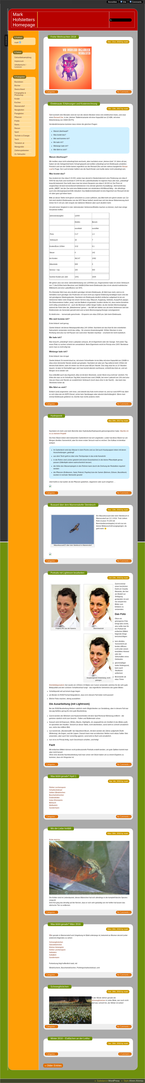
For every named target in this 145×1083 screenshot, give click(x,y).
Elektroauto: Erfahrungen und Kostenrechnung (74, 104)
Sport (16, 132)
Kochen (17, 102)
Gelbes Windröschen (57, 793)
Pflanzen (18, 117)
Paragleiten (19, 113)
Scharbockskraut (55, 790)
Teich (16, 139)
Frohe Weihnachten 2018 (63, 37)
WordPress (114, 1081)
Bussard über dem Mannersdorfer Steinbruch (73, 505)
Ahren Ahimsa (136, 1081)
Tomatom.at (19, 143)
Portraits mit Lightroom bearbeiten (67, 573)
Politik (17, 121)
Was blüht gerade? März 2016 (66, 924)
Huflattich (52, 955)
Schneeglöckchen (56, 942)
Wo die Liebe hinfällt (61, 828)
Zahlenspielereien (21, 150)
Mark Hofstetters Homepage (24, 19)
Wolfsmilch (53, 805)
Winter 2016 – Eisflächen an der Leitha (70, 1038)
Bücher (17, 85)
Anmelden (112, 2)
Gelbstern (53, 952)
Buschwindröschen (56, 795)
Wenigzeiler (19, 147)
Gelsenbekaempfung (22, 57)
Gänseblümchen (55, 945)
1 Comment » (124, 1054)
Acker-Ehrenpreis (56, 800)
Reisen (17, 128)
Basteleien (18, 82)
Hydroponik (56, 416)
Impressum (19, 61)
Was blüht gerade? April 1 (63, 776)
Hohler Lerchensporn (57, 787)
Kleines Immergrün (56, 947)
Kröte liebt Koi (54, 840)
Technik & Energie (21, 136)
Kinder (17, 99)
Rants (16, 125)
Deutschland (19, 89)
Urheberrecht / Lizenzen (20, 66)
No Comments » (123, 92)
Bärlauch (52, 803)
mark (16, 42)
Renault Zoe (58, 117)
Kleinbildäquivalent (56, 685)
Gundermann (54, 808)
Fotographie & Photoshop (20, 94)
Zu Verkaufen (19, 154)
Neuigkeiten (19, 110)
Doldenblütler (54, 798)
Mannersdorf (19, 106)
